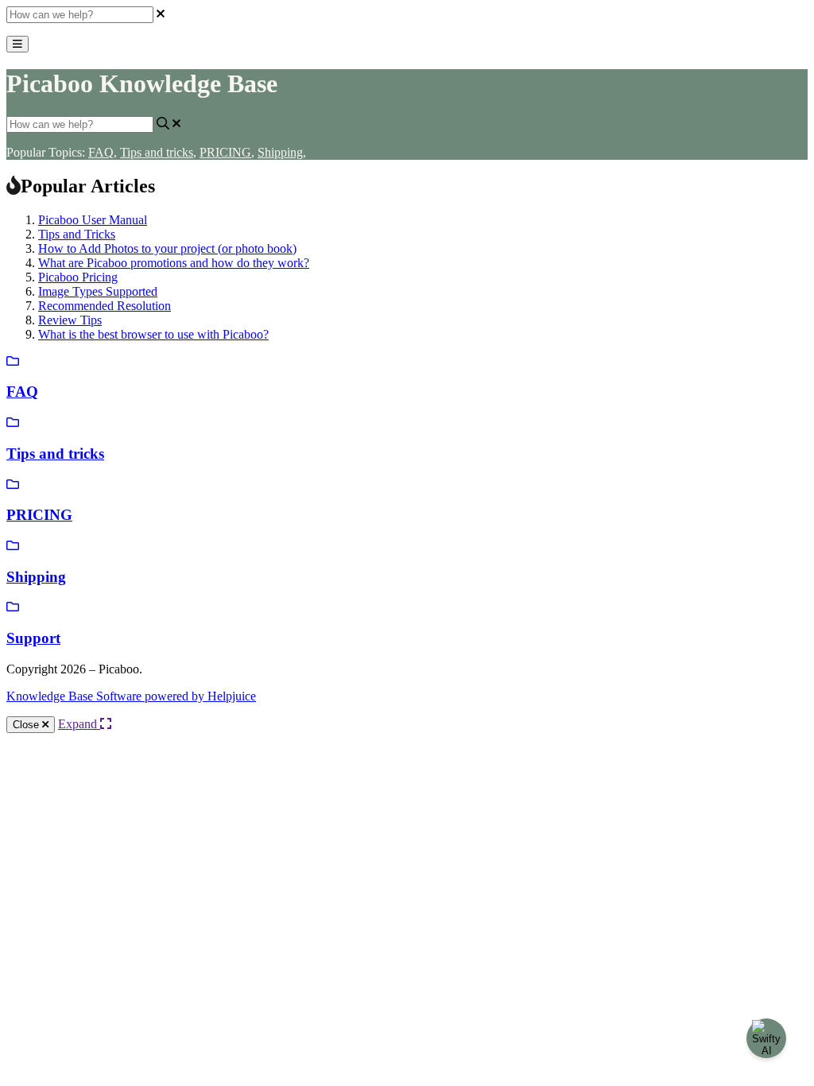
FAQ (102, 152)
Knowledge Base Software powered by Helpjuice (131, 696)
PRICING (227, 152)
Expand (79, 724)
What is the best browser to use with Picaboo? (153, 334)
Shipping (282, 152)
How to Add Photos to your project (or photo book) (167, 248)
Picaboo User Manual (92, 220)
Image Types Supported (97, 291)
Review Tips (70, 320)
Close (27, 725)
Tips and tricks (158, 152)
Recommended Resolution (104, 305)
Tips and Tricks (76, 234)
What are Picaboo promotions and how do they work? (173, 263)
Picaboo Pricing (78, 277)
